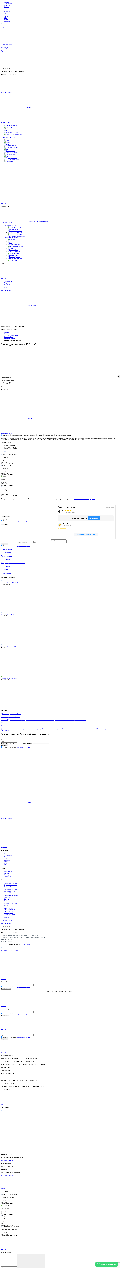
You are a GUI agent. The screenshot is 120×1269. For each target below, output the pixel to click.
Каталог (6, 7)
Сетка (6, 905)
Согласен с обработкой (16, 521)
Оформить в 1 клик (6, 433)
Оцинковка (7, 876)
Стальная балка (8, 908)
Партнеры (7, 5)
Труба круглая (8, 913)
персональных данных (23, 521)
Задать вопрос (49, 435)
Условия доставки (29, 435)
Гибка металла (8, 873)
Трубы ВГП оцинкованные (12, 892)
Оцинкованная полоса (11, 889)
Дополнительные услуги (63, 435)
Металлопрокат (9, 281)
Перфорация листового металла (13, 875)
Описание (6, 435)
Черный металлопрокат (11, 237)
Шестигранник (8, 917)
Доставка (7, 11)
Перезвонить (4, 1015)
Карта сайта (26, 944)
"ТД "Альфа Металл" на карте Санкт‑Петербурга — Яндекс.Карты (86, 537)
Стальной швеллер (9, 909)
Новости (6, 19)
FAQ (5, 18)
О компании (8, 3)
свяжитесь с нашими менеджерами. (84, 499)
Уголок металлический (11, 916)
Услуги (6, 8)
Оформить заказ (43, 221)
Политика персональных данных (11, 950)
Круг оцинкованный (10, 885)
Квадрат (6, 899)
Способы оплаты (17, 435)
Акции (6, 13)
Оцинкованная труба (10, 891)
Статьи (6, 16)
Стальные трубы (9, 911)
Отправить (5, 524)
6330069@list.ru (5, 48)
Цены (6, 10)
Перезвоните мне (6, 51)
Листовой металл (9, 902)
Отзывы (6, 14)
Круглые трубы (8, 886)
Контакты (7, 21)
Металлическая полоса (11, 903)
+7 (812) (6, 45)
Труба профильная (9, 914)
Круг (5, 900)
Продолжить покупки (7, 1160)
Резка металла (8, 871)
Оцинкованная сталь (10, 225)
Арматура (7, 897)
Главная (6, 2)
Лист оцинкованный (10, 888)
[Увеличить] (27, 374)
